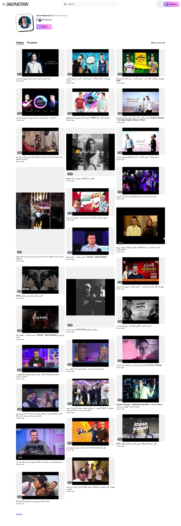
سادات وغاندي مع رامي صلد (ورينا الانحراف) (33, 501)
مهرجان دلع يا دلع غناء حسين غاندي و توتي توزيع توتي (86, 448)
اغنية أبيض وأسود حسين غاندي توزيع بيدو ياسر (33, 79)
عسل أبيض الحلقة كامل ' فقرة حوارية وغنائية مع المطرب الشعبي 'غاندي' (37, 375)
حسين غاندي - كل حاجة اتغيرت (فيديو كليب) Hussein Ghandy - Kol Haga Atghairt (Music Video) (140, 119)
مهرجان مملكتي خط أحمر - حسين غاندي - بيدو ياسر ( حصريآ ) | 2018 (140, 80)
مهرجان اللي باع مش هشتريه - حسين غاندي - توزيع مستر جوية (140, 287)
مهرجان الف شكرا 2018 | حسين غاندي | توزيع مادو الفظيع (88, 118)
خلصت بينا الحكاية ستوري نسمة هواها (80, 178)
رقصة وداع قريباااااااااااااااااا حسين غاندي (81, 330)
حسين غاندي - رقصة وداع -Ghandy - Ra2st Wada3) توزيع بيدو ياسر (40, 336)
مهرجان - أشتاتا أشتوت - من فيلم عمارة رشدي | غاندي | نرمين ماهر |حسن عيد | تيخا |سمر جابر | (89, 409)
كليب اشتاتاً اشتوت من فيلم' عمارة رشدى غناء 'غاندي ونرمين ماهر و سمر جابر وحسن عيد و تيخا (39, 415)
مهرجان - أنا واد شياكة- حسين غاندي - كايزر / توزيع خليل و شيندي (88, 80)
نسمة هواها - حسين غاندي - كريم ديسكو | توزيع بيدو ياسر (137, 157)
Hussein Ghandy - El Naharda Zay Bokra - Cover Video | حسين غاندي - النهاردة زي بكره (139, 405)
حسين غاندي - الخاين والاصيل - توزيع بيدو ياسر (134, 326)
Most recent (156, 43)
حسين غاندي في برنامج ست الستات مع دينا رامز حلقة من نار (39, 462)
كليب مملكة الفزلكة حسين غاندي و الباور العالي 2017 (136, 444)
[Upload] (159, 4)
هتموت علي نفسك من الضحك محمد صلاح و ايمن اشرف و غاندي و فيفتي (90, 488)
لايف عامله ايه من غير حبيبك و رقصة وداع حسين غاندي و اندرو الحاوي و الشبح (39, 158)
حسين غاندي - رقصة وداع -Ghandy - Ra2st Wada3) (86, 257)
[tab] (20, 43)
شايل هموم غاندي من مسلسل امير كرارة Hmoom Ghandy (139, 365)
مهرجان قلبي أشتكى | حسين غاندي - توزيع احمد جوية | (86, 218)
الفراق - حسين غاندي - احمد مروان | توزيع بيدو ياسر (35, 118)
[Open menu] (4, 4)
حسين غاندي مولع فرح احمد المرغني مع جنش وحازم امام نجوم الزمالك (40, 258)
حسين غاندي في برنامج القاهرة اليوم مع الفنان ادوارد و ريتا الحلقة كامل (138, 248)
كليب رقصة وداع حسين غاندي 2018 (29, 296)
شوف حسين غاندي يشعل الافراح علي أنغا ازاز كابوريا (136, 196)
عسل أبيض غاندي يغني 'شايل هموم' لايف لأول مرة (85, 369)
